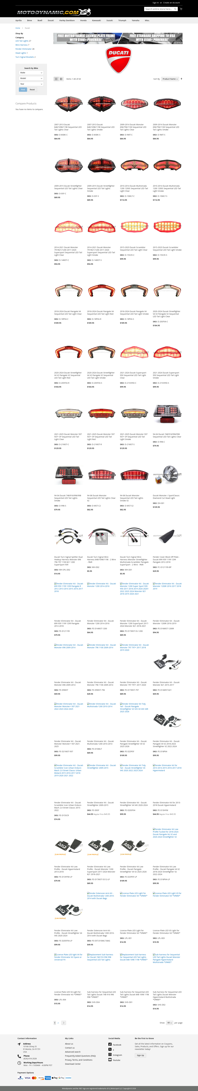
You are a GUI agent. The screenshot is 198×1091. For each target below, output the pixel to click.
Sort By (156, 79)
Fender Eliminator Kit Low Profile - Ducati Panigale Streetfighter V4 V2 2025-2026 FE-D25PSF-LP (133, 871)
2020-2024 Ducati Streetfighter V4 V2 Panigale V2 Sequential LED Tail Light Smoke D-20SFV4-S (101, 377)
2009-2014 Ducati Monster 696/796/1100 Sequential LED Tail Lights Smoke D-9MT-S (166, 129)
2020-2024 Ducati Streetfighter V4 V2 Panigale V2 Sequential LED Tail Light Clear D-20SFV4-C (166, 316)
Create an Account (171, 2)
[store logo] (54, 12)
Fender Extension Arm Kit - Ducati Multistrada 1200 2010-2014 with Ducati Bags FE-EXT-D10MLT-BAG (100, 935)
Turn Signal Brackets (24, 57)
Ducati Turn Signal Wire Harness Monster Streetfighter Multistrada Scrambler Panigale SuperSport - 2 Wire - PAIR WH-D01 (134, 563)
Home (17, 28)
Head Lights (20, 53)
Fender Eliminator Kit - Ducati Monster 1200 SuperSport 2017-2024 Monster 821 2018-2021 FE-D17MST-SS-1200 (134, 626)
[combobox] (161, 9)
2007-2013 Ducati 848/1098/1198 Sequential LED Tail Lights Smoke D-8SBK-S (100, 129)
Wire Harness (21, 45)
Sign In (156, 2)
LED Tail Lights (21, 41)
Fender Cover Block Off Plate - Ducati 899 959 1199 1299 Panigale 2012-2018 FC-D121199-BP (166, 562)
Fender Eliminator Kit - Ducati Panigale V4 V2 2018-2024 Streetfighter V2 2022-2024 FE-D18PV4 (166, 746)
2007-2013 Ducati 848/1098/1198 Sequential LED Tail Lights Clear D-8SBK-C (68, 129)
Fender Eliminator (23, 49)
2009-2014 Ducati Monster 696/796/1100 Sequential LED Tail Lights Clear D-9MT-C (133, 129)
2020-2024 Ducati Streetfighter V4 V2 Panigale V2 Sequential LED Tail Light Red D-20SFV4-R (68, 377)
